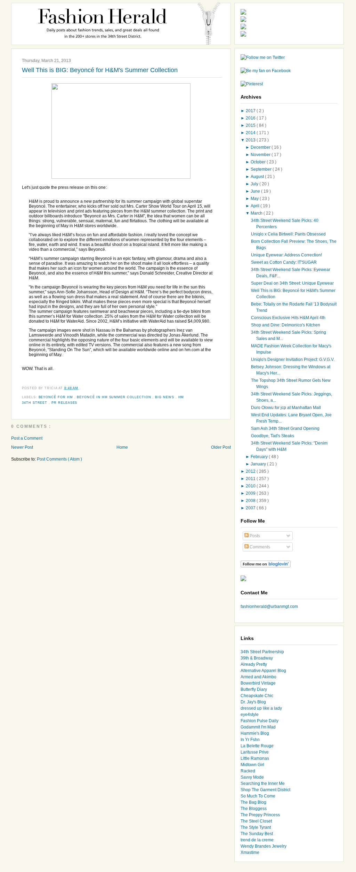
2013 (251, 140)
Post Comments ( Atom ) (59, 459)
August (258, 176)
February (260, 456)
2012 (251, 471)
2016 (251, 118)
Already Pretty (254, 664)
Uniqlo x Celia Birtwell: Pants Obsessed (288, 234)
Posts (254, 535)
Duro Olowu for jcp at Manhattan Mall (286, 407)
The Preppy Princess (260, 814)
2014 (251, 132)
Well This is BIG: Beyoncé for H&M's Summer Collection (100, 70)
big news (165, 397)
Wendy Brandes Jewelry (263, 846)
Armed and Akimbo (258, 676)
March (257, 213)
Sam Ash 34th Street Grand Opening (285, 428)
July (255, 184)
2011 (251, 478)
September (262, 169)
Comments (259, 547)
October (259, 162)
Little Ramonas (255, 758)
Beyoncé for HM (56, 397)
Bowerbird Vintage (258, 683)
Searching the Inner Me (263, 783)
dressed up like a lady (261, 708)
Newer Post (22, 447)
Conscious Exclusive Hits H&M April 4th (288, 317)
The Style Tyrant (256, 827)
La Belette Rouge (257, 745)
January (259, 464)
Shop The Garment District (265, 789)
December (261, 147)
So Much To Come (258, 796)
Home (122, 447)
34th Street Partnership (262, 651)
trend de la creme (257, 840)
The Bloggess (254, 808)
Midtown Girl (252, 764)
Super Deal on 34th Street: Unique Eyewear (292, 283)
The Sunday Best (257, 833)
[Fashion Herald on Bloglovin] (266, 566)
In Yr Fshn (250, 739)
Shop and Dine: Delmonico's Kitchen (285, 325)
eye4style (250, 714)
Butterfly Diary (254, 689)
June (256, 191)
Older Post (221, 447)
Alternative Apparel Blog (263, 670)
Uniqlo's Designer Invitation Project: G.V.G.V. (292, 359)
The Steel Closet (256, 821)
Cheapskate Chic (257, 695)
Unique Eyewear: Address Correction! (286, 255)
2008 (251, 500)
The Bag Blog (253, 802)
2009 (251, 493)
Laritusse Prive (255, 752)
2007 (251, 508)
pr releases (64, 402)
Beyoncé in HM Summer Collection (114, 397)
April (255, 205)
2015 (251, 125)
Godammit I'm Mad (258, 727)
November (261, 154)
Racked (248, 771)
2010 (251, 486)
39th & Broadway (257, 658)
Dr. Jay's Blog (253, 702)
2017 (251, 110)
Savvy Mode (252, 777)
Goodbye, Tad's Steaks (272, 435)
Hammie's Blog (255, 733)
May (255, 198)
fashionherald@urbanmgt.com (269, 606)
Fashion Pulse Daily (259, 720)
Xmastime (250, 852)
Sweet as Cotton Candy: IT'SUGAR (284, 262)
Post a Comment (26, 438)
